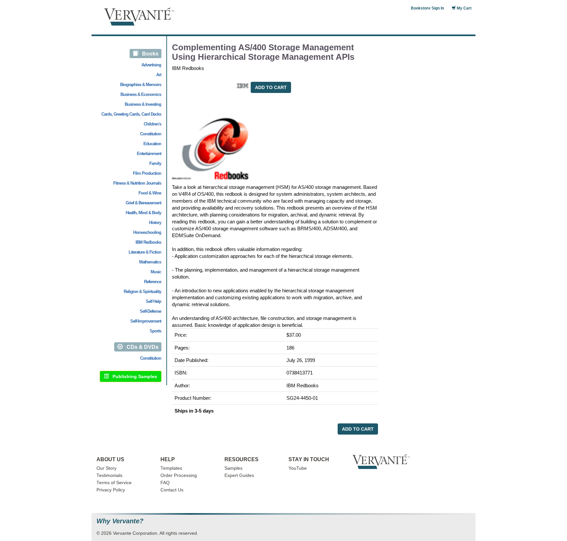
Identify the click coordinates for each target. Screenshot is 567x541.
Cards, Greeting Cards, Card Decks (131, 114)
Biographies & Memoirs (140, 84)
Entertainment (149, 153)
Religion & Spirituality (142, 291)
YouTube (297, 468)
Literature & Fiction (145, 252)
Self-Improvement (145, 321)
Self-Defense (150, 311)
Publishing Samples (133, 376)
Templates (171, 468)
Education (152, 143)
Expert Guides (239, 475)
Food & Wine (149, 193)
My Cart (464, 8)
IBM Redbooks (148, 242)
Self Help (153, 301)
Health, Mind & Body (143, 212)
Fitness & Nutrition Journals (137, 183)
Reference (152, 281)
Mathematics (150, 261)
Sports (155, 330)
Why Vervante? (119, 521)
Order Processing (178, 475)
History (155, 222)
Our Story (106, 468)
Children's (152, 124)
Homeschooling (147, 232)
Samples (233, 468)
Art (158, 74)
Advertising (151, 64)
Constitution (150, 133)
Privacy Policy (110, 489)
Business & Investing (143, 104)
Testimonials (109, 475)
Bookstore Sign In (427, 8)
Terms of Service (114, 482)
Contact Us (171, 489)
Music (156, 271)
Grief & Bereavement (143, 202)
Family (155, 163)
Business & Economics (140, 94)
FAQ (165, 482)
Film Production (147, 173)
